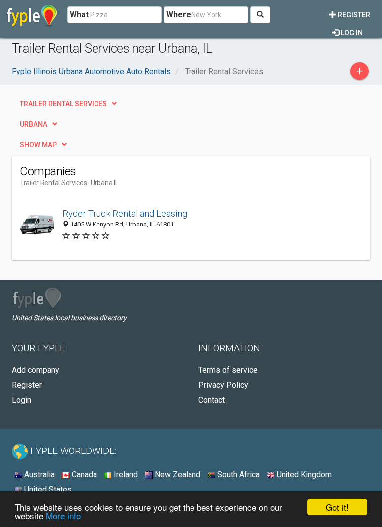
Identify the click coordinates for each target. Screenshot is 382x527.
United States (47, 489)
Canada (83, 474)
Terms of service (228, 370)
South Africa (237, 474)
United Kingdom (303, 474)
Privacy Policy (223, 385)
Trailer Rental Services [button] (63, 104)
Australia (38, 474)
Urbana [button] (33, 124)
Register (353, 15)
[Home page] (32, 14)
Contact (211, 400)
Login (21, 400)
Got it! (337, 507)
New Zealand (176, 474)
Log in (351, 33)
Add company (35, 370)
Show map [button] (38, 145)
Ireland (125, 474)
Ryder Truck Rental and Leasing (124, 213)
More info (63, 515)
